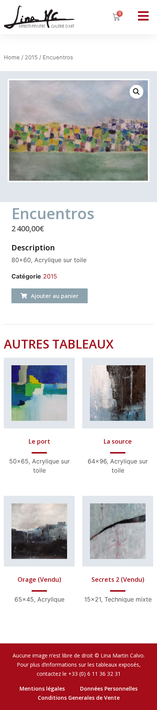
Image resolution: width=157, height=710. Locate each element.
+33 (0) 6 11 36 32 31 (94, 673)
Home (12, 57)
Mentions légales (42, 688)
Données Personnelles (109, 688)
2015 (31, 57)
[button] (49, 295)
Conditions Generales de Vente (79, 697)
